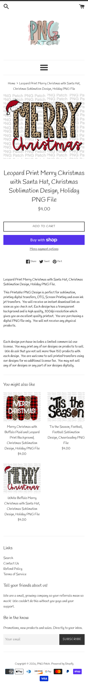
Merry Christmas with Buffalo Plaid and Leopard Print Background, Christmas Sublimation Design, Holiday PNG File (22, 438)
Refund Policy (12, 569)
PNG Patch (43, 664)
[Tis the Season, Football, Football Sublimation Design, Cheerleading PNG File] (66, 407)
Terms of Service (14, 574)
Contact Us (11, 563)
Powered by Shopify (62, 664)
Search (8, 558)
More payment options (44, 249)
